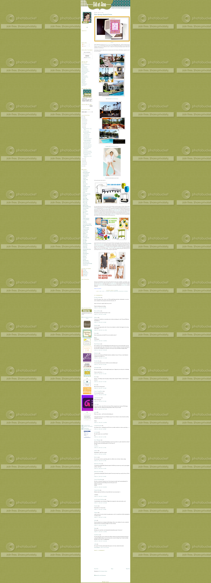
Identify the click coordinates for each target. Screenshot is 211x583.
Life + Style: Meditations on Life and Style (87, 226)
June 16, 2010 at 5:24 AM (100, 364)
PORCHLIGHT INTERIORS (87, 243)
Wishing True (83, 82)
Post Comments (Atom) (103, 571)
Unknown (96, 450)
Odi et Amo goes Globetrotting (87, 151)
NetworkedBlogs (86, 431)
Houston (85, 435)
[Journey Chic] (87, 361)
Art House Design (85, 179)
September (84, 123)
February (84, 162)
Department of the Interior (86, 193)
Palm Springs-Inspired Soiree (103, 14)
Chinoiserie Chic (85, 183)
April (84, 160)
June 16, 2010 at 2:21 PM (100, 436)
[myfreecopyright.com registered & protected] (87, 318)
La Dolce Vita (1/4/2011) (85, 68)
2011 (83, 116)
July (83, 126)
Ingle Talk (84, 216)
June (83, 127)
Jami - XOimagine (97, 439)
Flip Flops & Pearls (85, 205)
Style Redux (84, 256)
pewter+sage (84, 239)
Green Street (84, 209)
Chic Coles (84, 182)
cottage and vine (85, 189)
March (84, 161)
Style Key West (85, 254)
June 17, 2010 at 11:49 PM (100, 531)
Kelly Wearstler (119, 291)
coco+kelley (84, 185)
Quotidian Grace (85, 274)
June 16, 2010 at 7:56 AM (100, 388)
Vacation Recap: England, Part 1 (87, 146)
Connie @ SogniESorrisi (98, 391)
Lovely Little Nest (85, 230)
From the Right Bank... (85, 72)
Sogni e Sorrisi (84, 78)
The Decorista (85, 257)
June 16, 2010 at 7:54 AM (100, 381)
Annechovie (84, 178)
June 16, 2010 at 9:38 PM (100, 476)
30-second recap (85, 149)
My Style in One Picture (86, 134)
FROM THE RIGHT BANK (87, 206)
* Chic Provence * (85, 171)
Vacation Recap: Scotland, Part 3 (87, 138)
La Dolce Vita (85, 222)
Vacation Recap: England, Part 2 (87, 144)
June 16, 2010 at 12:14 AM (100, 357)
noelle (95, 544)
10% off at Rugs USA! (86, 137)
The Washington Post (84, 66)
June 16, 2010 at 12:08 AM (100, 350)
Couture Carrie (85, 191)
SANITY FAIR (85, 247)
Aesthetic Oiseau (85, 176)
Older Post (128, 568)
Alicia (95, 520)
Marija (95, 528)
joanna (95, 412)
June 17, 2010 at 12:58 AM (100, 502)
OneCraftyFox (96, 367)
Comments (84, 46)
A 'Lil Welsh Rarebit (84, 83)
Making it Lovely (85, 234)
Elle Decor (83, 65)
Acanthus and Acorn (86, 175)
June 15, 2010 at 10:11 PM (100, 330)
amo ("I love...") (102, 291)
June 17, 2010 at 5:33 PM (100, 517)
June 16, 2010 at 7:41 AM (100, 373)
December (84, 119)
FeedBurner (88, 57)
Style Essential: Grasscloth (86, 143)
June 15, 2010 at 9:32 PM (100, 314)
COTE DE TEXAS (85, 188)
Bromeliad (84, 181)
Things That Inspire (84, 67)
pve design (96, 432)
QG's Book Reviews (85, 272)
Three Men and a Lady (86, 262)
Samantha (96, 505)
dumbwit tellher (85, 198)
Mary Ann (96, 457)
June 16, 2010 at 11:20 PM (100, 496)
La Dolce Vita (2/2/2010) (85, 70)
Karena (95, 333)
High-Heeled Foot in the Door (86, 71)
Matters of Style (85, 236)
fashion (107, 291)
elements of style (85, 201)
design (87, 434)
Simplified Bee (83, 79)
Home (112, 568)
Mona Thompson (97, 343)
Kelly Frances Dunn (97, 463)
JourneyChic (83, 80)
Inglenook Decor (84, 81)
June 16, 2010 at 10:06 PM (100, 487)
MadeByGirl (84, 233)
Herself (95, 376)
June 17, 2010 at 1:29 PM (100, 509)
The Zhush (83, 74)
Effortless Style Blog (85, 199)
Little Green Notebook (86, 227)
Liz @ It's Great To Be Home (99, 499)
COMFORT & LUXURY (86, 186)
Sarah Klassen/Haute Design (87, 249)
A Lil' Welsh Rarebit (86, 173)
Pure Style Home (85, 244)
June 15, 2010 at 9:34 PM (100, 322)
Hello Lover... (84, 212)
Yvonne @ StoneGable (98, 479)
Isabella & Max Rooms (86, 218)
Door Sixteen (84, 196)
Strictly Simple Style (85, 253)
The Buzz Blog (96, 361)
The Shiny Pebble (97, 297)
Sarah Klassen (96, 534)
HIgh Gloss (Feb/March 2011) (86, 64)
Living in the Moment (86, 229)
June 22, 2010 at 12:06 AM (100, 541)
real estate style (85, 246)
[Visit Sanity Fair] (87, 352)
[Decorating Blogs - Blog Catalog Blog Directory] (87, 427)
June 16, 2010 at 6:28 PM (100, 454)
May (83, 158)
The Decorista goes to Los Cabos (87, 152)
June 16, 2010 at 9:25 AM (100, 394)
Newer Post (96, 568)
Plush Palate (84, 242)
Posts (84, 44)
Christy (95, 404)
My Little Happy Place (86, 237)
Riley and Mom (85, 275)
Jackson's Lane (85, 271)
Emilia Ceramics (84, 85)
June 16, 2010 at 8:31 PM (100, 460)
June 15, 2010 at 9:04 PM (100, 307)
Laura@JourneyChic (97, 425)
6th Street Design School (86, 172)
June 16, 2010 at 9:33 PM (100, 468)
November (84, 120)
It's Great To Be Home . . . (86, 219)
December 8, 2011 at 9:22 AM (101, 547)
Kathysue (95, 317)
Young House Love (85, 264)
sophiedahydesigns (97, 397)
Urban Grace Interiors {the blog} (87, 263)
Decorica (84, 192)
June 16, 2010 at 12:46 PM (100, 422)
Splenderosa (96, 353)
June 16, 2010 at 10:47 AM (100, 409)
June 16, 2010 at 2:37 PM (100, 447)
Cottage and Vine (84, 73)
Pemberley (96, 325)
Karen (95, 384)
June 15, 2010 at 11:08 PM (100, 340)
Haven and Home (97, 310)
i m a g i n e (96, 445)
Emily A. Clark (85, 202)
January (84, 164)
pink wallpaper (85, 240)
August (84, 124)
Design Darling (85, 195)
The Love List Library (84, 75)
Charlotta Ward (96, 490)
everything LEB (85, 203)
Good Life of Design (85, 208)
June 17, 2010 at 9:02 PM (100, 525)
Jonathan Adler (113, 291)
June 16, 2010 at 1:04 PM (100, 429)
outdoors (126, 291)
